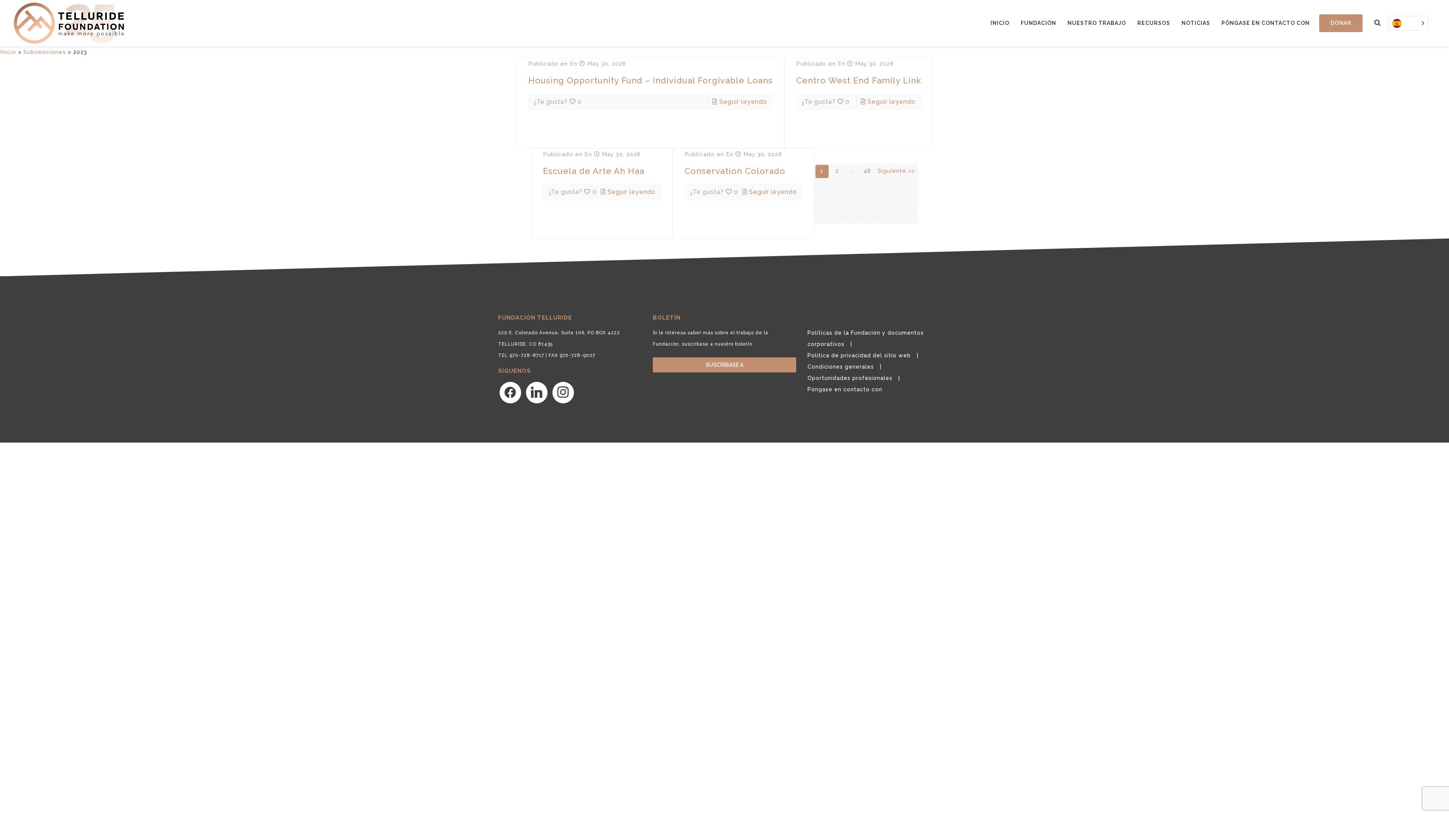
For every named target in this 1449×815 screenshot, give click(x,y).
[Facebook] (510, 392)
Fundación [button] (1038, 23)
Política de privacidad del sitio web (859, 355)
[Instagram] (563, 392)
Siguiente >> (896, 171)
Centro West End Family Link (858, 80)
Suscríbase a (724, 365)
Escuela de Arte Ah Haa (594, 171)
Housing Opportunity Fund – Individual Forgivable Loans (650, 80)
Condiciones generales (841, 367)
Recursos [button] (1153, 23)
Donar (1341, 23)
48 (867, 171)
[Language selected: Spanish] (1408, 23)
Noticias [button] (1195, 23)
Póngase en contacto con (1265, 23)
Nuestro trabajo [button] (1097, 23)
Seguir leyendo (743, 101)
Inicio (1000, 23)
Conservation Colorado (735, 171)
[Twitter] (537, 392)
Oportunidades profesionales (850, 378)
